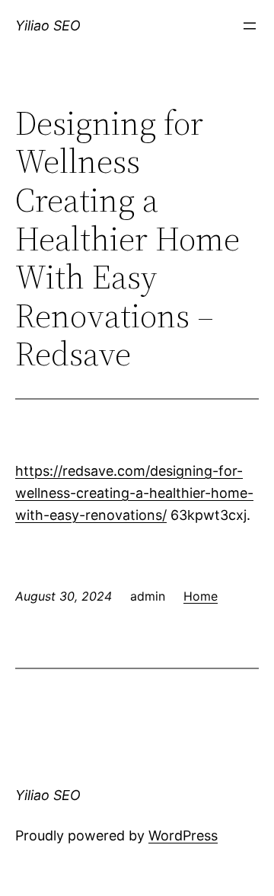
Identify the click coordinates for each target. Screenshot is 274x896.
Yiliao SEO (48, 25)
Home (200, 596)
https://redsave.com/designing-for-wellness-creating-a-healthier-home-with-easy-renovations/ (134, 493)
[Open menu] (250, 26)
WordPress (183, 835)
